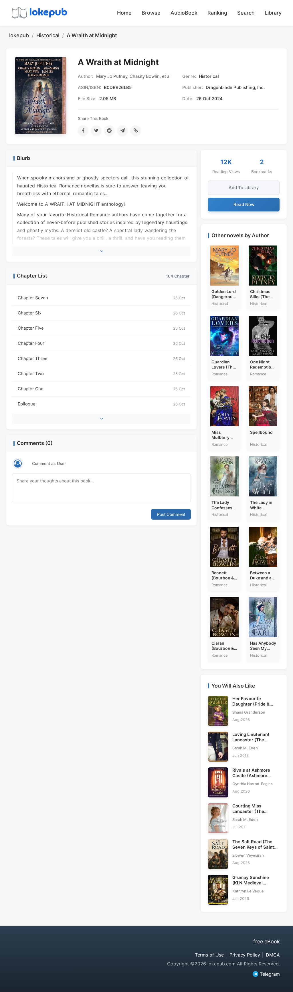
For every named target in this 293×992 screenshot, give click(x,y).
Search (246, 13)
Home (124, 13)
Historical (47, 35)
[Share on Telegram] (122, 130)
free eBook (266, 941)
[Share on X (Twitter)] (96, 130)
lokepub (19, 35)
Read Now (243, 204)
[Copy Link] (135, 130)
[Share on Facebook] (83, 130)
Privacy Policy (244, 955)
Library (273, 13)
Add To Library (244, 187)
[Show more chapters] (101, 418)
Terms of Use (209, 955)
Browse (151, 13)
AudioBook (184, 13)
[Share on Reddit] (109, 130)
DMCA (273, 955)
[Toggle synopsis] (101, 251)
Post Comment (171, 514)
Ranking (217, 13)
